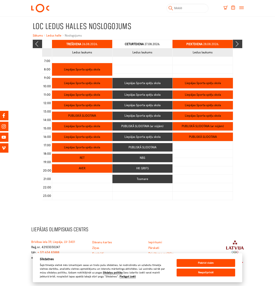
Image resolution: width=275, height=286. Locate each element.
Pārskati (153, 248)
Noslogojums (73, 35)
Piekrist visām (206, 262)
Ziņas (95, 248)
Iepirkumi (155, 242)
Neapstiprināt (206, 272)
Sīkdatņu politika (113, 272)
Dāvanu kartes (102, 242)
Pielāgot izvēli (128, 276)
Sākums (38, 35)
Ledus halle (53, 35)
